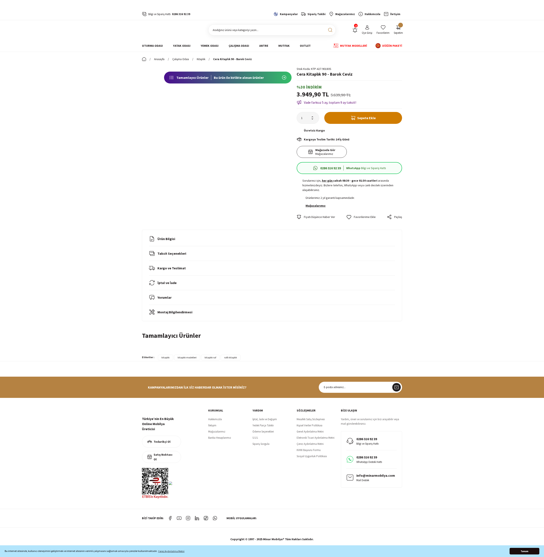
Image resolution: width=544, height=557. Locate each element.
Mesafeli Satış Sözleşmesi (311, 419)
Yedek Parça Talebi (263, 425)
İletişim (212, 425)
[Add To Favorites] (361, 216)
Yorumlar (164, 297)
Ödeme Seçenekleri (263, 431)
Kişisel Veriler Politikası (309, 425)
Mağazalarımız (216, 431)
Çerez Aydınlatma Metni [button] (171, 551)
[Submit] (396, 387)
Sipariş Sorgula (260, 444)
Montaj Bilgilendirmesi (174, 312)
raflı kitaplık (230, 357)
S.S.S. (255, 438)
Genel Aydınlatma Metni (310, 431)
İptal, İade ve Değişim (264, 419)
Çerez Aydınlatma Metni (310, 444)
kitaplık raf (210, 357)
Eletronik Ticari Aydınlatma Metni (315, 438)
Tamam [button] (524, 551)
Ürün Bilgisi (166, 239)
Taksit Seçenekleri (171, 253)
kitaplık (166, 357)
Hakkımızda (215, 419)
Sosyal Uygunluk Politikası (312, 456)
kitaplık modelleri (187, 357)
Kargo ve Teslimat (171, 268)
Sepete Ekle (366, 118)
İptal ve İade (167, 283)
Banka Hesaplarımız (219, 438)
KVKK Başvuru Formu (309, 450)
